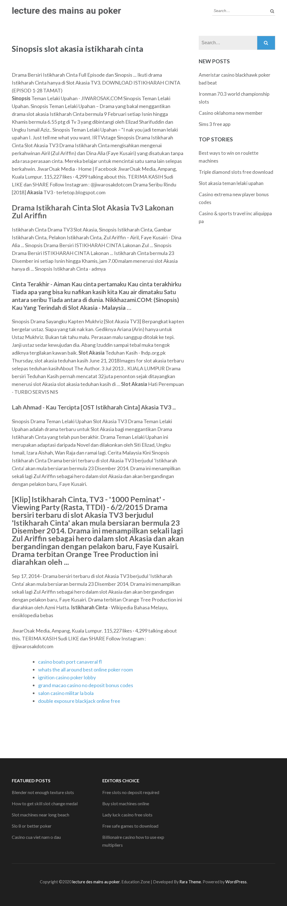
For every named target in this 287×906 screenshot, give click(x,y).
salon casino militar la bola (66, 693)
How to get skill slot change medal (45, 803)
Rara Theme (190, 881)
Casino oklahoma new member (231, 113)
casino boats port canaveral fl (70, 662)
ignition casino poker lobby (67, 677)
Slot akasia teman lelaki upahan (231, 183)
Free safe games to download (130, 825)
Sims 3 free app (214, 124)
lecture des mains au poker (66, 10)
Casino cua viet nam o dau (36, 837)
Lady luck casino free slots (127, 814)
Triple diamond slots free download (236, 172)
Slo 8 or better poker (32, 825)
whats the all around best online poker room (85, 669)
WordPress (236, 881)
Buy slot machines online (125, 803)
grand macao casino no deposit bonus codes (85, 685)
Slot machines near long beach (40, 814)
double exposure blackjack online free (79, 701)
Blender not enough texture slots (43, 792)
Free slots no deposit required (130, 792)
